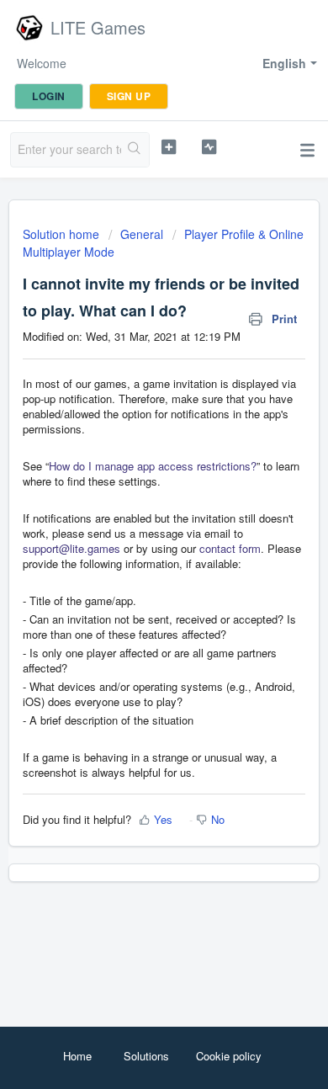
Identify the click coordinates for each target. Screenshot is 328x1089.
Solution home (63, 234)
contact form (230, 548)
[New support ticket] (168, 147)
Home (77, 1056)
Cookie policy (229, 1056)
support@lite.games (71, 548)
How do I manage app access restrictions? (153, 466)
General (141, 234)
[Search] (135, 150)
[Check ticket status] (208, 147)
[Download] (132, 536)
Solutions (146, 1056)
